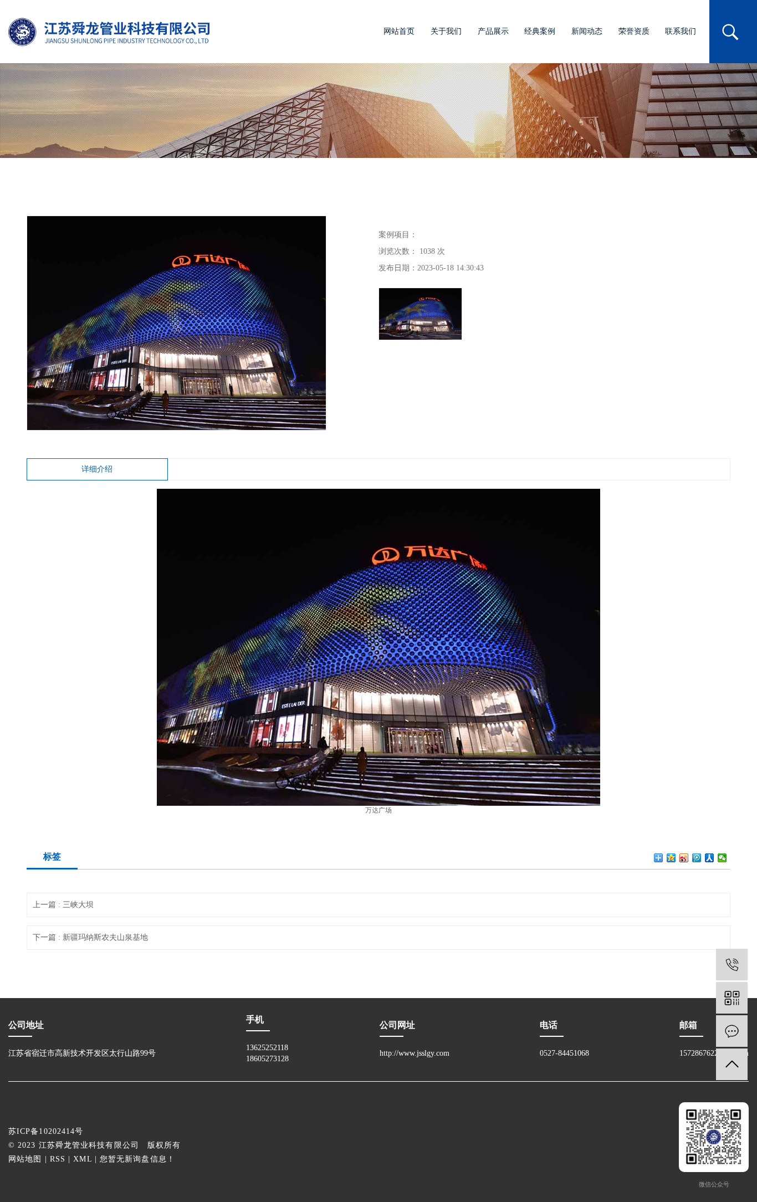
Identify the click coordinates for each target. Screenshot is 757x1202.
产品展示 (493, 31)
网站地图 (25, 1159)
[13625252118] (732, 964)
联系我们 (680, 31)
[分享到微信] (722, 857)
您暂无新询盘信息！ (137, 1159)
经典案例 (539, 31)
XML (82, 1159)
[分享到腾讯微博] (697, 857)
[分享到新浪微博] (684, 857)
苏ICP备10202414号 (45, 1131)
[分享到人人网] (709, 857)
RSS (57, 1159)
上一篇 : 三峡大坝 (63, 905)
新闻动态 (586, 31)
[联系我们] (732, 1031)
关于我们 (446, 31)
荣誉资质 (633, 31)
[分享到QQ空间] (671, 857)
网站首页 (399, 31)
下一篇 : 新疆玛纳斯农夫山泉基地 (90, 937)
